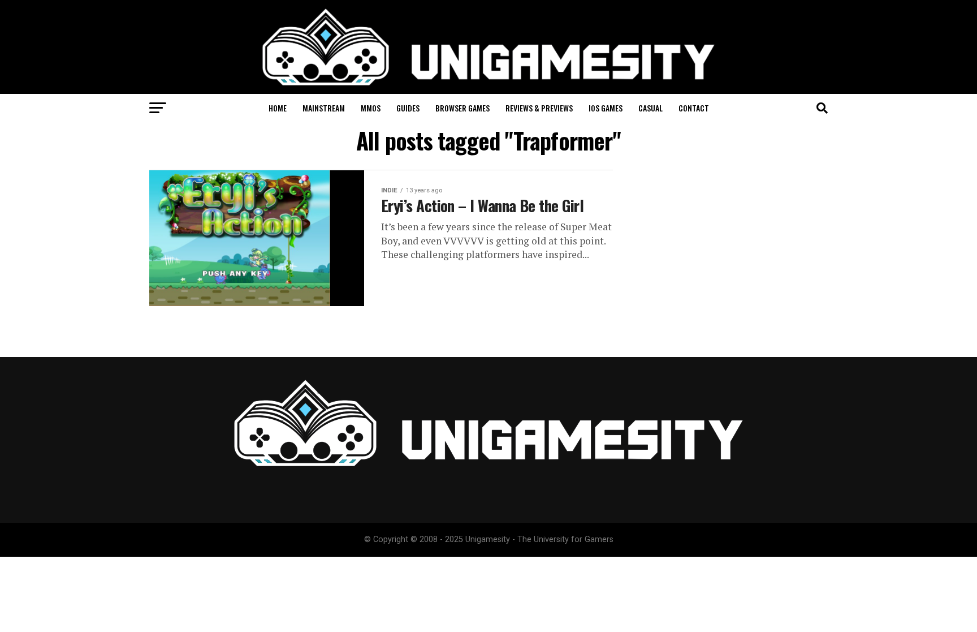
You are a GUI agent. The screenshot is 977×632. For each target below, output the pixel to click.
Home (278, 108)
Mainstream (323, 108)
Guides (408, 108)
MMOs (371, 108)
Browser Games (462, 108)
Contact (693, 108)
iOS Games (605, 108)
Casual (650, 108)
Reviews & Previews (539, 108)
